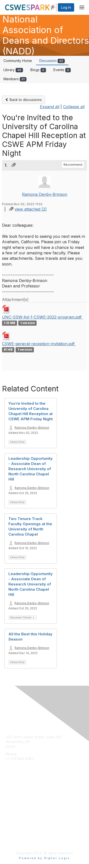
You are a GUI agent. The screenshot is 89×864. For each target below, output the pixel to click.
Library (12, 70)
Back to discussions (25, 100)
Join (9, 798)
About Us (13, 836)
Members (14, 79)
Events (61, 70)
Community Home (17, 61)
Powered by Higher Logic (44, 858)
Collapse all (74, 106)
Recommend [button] (73, 164)
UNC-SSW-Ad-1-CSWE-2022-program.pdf (42, 317)
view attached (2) (31, 209)
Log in (66, 7)
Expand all (49, 106)
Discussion (51, 61)
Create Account (18, 766)
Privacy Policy (17, 841)
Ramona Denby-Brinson (44, 194)
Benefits (12, 803)
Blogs (37, 70)
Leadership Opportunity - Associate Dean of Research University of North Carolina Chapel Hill (30, 469)
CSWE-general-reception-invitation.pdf (39, 343)
